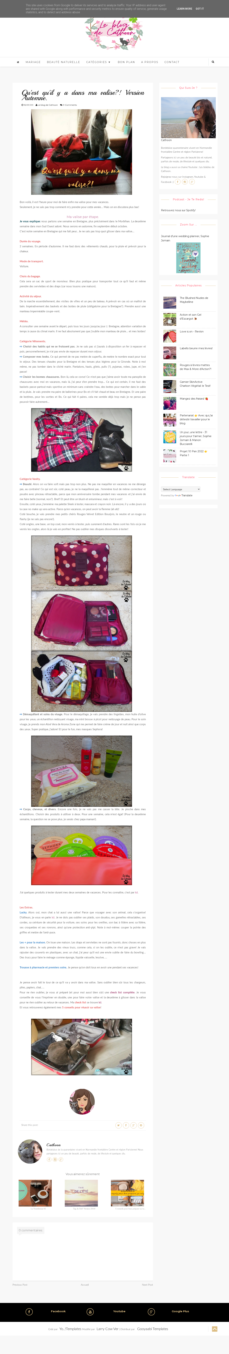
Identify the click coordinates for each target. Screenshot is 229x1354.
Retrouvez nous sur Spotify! (178, 210)
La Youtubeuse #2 (38, 1209)
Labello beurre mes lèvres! (196, 348)
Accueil (85, 1285)
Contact (171, 62)
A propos (149, 62)
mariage (33, 62)
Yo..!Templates (70, 1329)
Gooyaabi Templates (152, 1329)
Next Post (147, 1285)
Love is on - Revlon (192, 331)
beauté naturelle (63, 62)
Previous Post (20, 1285)
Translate (187, 495)
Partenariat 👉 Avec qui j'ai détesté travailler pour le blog (196, 419)
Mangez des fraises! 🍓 (194, 398)
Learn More (184, 8)
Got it (200, 8)
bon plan (126, 62)
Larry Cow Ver (107, 1329)
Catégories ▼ (98, 62)
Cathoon (54, 1145)
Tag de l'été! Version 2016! (84, 1209)
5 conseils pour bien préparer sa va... (130, 1209)
